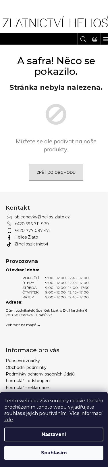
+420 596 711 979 (31, 223)
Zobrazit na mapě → (23, 325)
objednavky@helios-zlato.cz (42, 217)
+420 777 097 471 (32, 230)
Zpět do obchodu (56, 172)
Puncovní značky (23, 360)
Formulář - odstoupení (28, 380)
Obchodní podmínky (26, 367)
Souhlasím (54, 452)
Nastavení (54, 434)
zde (8, 419)
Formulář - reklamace (27, 387)
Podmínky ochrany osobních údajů (40, 374)
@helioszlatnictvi (31, 244)
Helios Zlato (26, 237)
